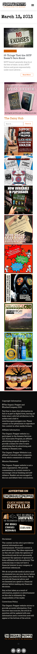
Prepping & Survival (10, 51)
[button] (33, 5)
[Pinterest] (23, 650)
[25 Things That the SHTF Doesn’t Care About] (18, 38)
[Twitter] (18, 650)
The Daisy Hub (13, 118)
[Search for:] (13, 124)
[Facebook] (13, 650)
